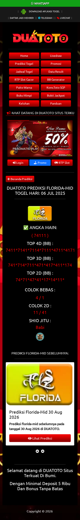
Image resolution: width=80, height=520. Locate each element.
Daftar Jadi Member (22, 17)
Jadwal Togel (24, 71)
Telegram (46, 17)
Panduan (56, 103)
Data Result (56, 71)
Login (19, 162)
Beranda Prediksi (21, 179)
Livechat (64, 17)
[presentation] (37, 451)
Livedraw (56, 55)
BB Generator (56, 79)
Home (24, 55)
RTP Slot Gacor (24, 79)
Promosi (56, 63)
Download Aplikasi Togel (44, 11)
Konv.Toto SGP (56, 87)
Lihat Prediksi (42, 438)
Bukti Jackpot (56, 95)
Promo (41, 162)
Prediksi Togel (24, 63)
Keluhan (24, 103)
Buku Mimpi (24, 95)
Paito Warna (24, 87)
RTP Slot (64, 162)
